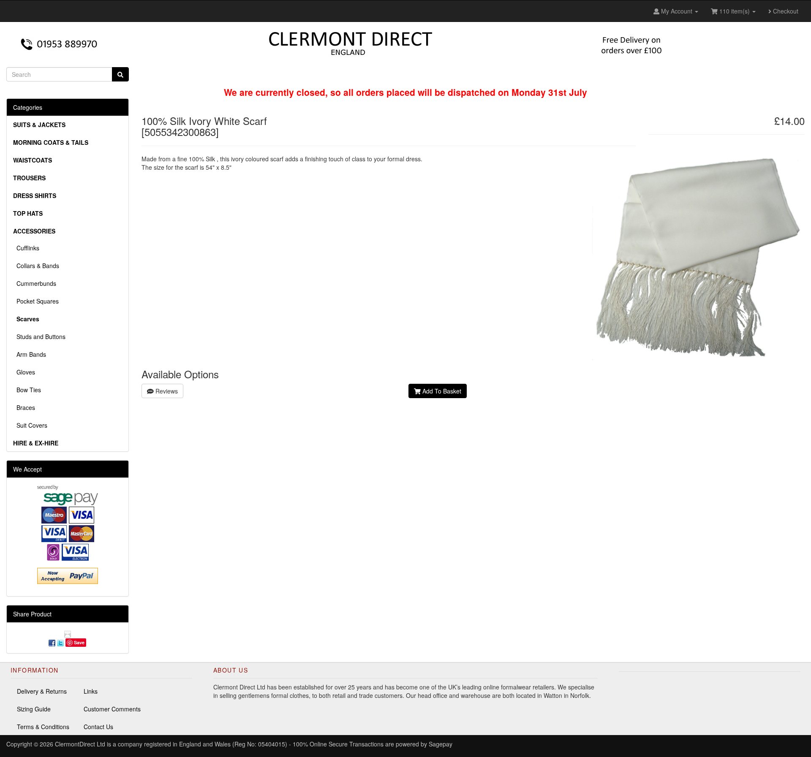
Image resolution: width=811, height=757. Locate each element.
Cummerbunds (34, 283)
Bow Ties (27, 389)
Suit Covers (30, 425)
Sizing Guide (34, 709)
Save (79, 642)
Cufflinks (26, 248)
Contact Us (98, 726)
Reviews (166, 391)
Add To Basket (441, 391)
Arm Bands (29, 354)
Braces (24, 407)
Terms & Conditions (43, 726)
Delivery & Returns (42, 691)
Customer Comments (112, 709)
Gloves (24, 372)
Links (91, 691)
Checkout (784, 11)
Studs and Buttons (39, 336)
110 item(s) (734, 11)
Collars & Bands (36, 265)
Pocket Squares (36, 301)
